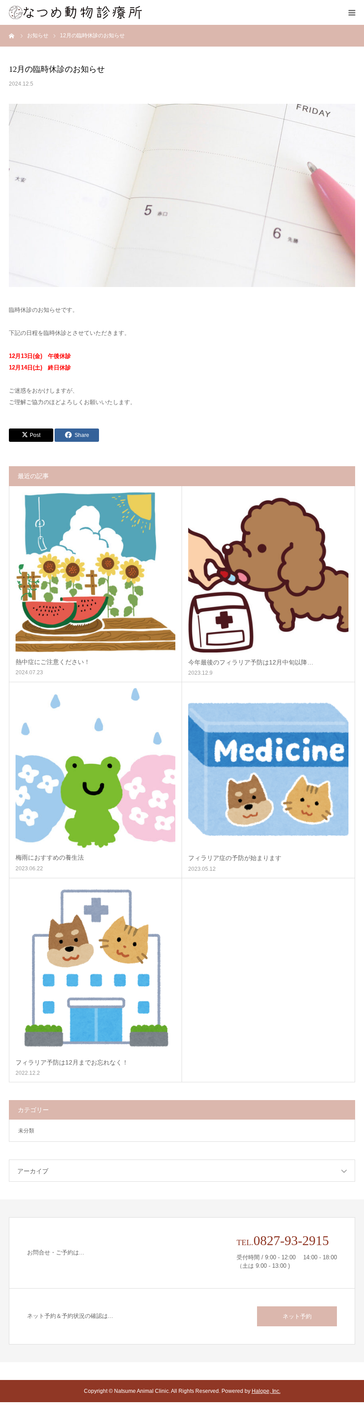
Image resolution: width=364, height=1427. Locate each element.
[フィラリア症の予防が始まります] (268, 768)
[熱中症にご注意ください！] (95, 572)
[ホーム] (12, 35)
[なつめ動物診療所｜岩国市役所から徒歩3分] (75, 12)
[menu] (351, 12)
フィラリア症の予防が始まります (234, 857)
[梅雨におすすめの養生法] (95, 768)
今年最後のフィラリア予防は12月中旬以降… (250, 662)
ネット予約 (297, 1316)
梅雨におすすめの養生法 (50, 857)
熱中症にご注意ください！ (53, 661)
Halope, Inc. (266, 1391)
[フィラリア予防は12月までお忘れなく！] (95, 968)
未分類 (26, 1131)
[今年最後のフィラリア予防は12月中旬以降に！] (268, 572)
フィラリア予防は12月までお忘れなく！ (72, 1062)
